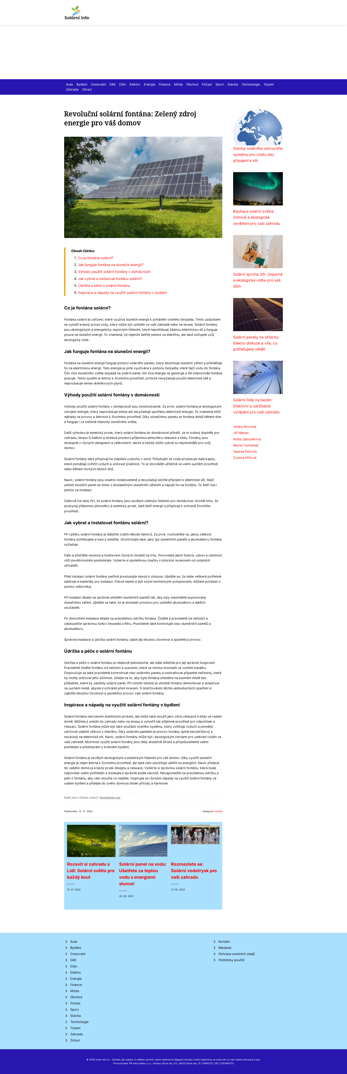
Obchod (192, 84)
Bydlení (81, 84)
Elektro (135, 84)
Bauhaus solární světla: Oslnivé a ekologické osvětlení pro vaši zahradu (256, 217)
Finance (164, 84)
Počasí (207, 84)
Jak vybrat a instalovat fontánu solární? (110, 279)
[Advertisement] (173, 52)
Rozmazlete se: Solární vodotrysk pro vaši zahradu (194, 871)
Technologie (251, 84)
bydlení (218, 811)
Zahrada (72, 89)
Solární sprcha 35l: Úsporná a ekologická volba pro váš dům (257, 280)
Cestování (98, 84)
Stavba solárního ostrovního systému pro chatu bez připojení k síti (258, 154)
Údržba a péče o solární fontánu (104, 285)
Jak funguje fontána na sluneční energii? (110, 265)
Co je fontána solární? (95, 258)
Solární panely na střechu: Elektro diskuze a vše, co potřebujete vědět (256, 343)
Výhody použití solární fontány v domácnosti (114, 271)
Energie (149, 84)
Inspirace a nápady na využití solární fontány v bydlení (122, 292)
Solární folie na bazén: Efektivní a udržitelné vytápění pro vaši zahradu (256, 406)
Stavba (233, 84)
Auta (69, 84)
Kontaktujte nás (110, 797)
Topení (269, 84)
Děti (112, 84)
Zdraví (87, 89)
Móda (178, 84)
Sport (219, 84)
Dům (122, 84)
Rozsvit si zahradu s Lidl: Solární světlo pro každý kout (91, 871)
